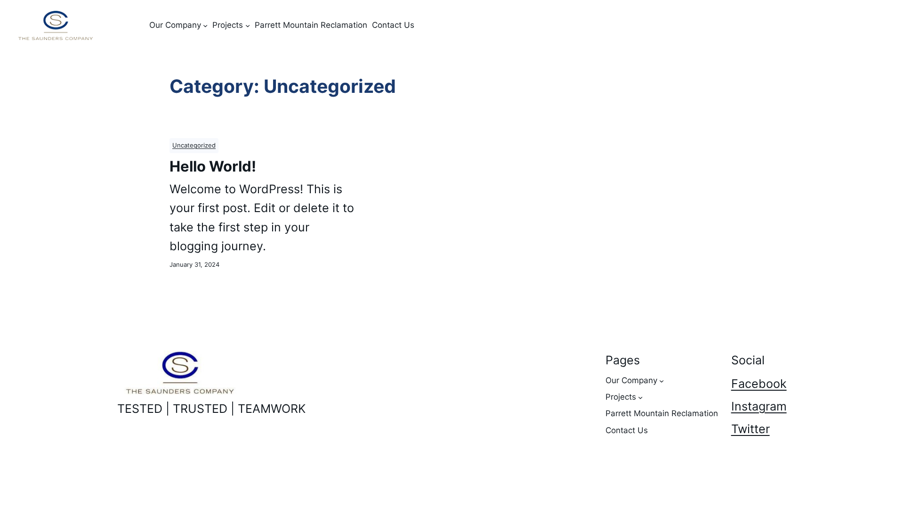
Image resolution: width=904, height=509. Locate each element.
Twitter (750, 429)
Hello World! (213, 166)
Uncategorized (194, 145)
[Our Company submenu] (205, 25)
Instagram (759, 406)
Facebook (759, 384)
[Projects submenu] (247, 25)
